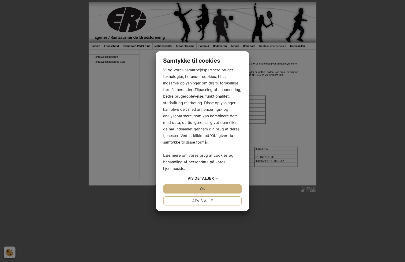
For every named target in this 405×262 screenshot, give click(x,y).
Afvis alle (202, 200)
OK (202, 188)
